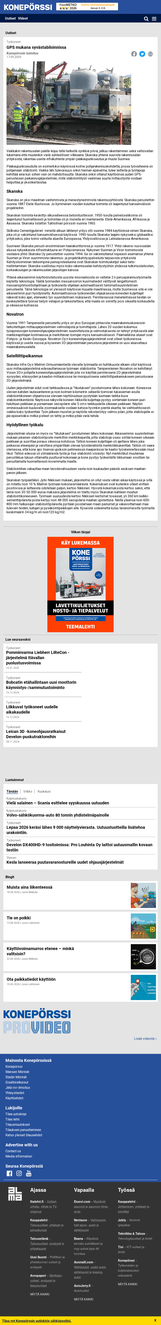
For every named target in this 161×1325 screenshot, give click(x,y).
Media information (18, 1156)
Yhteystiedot (14, 1093)
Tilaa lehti (12, 1119)
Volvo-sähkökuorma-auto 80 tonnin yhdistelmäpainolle (57, 815)
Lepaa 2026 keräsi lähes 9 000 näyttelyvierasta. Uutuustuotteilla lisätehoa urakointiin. (75, 829)
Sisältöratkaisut (16, 1082)
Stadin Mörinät (16, 1077)
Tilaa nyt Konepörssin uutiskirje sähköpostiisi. (36, 1320)
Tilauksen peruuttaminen (23, 1130)
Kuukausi (44, 791)
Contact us (13, 1151)
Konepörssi (13, 1067)
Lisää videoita (145, 1039)
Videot (23, 18)
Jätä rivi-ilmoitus (17, 1088)
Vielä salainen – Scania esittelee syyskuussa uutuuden (57, 802)
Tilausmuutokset (17, 1125)
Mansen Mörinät (17, 1072)
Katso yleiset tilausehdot (23, 1135)
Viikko (27, 791)
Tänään (12, 791)
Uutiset (10, 18)
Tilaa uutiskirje (15, 1114)
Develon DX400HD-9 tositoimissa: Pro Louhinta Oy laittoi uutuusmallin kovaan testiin (79, 847)
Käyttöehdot (14, 1098)
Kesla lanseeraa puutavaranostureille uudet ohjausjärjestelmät (65, 862)
